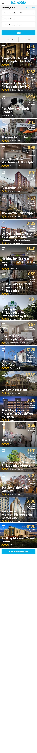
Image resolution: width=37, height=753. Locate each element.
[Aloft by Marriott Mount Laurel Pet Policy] (18, 535)
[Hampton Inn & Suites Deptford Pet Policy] (18, 358)
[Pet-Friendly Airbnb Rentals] (18, 105)
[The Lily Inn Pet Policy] (18, 434)
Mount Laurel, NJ (16, 243)
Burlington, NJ (15, 444)
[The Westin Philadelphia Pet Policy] (18, 206)
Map (27, 8)
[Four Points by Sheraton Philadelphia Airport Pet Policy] (18, 459)
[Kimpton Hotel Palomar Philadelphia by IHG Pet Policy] (18, 55)
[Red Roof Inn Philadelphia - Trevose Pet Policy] (18, 333)
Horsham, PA (15, 166)
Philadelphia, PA (16, 65)
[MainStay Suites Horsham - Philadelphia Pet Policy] (18, 156)
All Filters (27, 39)
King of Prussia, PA (17, 420)
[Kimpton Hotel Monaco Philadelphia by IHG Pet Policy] (18, 80)
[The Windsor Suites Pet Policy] (18, 131)
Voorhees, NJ (14, 269)
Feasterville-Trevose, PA (19, 343)
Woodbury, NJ (15, 368)
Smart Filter (10, 39)
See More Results (18, 551)
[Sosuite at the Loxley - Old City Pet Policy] (18, 484)
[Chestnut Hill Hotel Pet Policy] (18, 383)
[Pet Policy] (3, 46)
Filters (33, 8)
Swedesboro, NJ (16, 319)
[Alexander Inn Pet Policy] (18, 181)
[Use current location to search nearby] (33, 12)
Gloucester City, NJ (8, 115)
